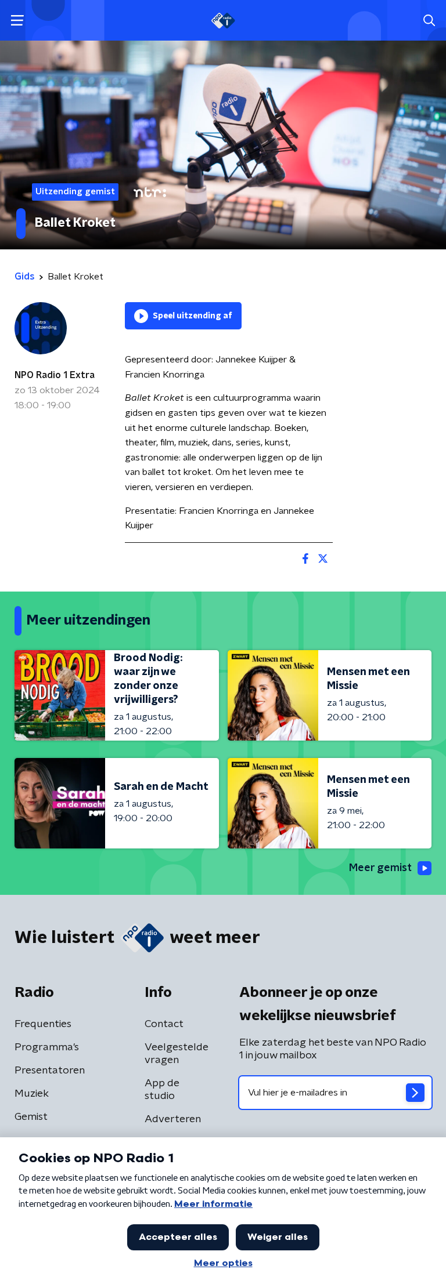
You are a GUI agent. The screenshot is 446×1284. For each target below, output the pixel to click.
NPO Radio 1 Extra (55, 375)
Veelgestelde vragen (176, 1053)
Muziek (32, 1094)
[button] (17, 20)
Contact (164, 1024)
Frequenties (43, 1024)
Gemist (31, 1117)
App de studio (162, 1089)
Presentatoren (50, 1070)
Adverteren (173, 1119)
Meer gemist (380, 868)
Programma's (47, 1047)
